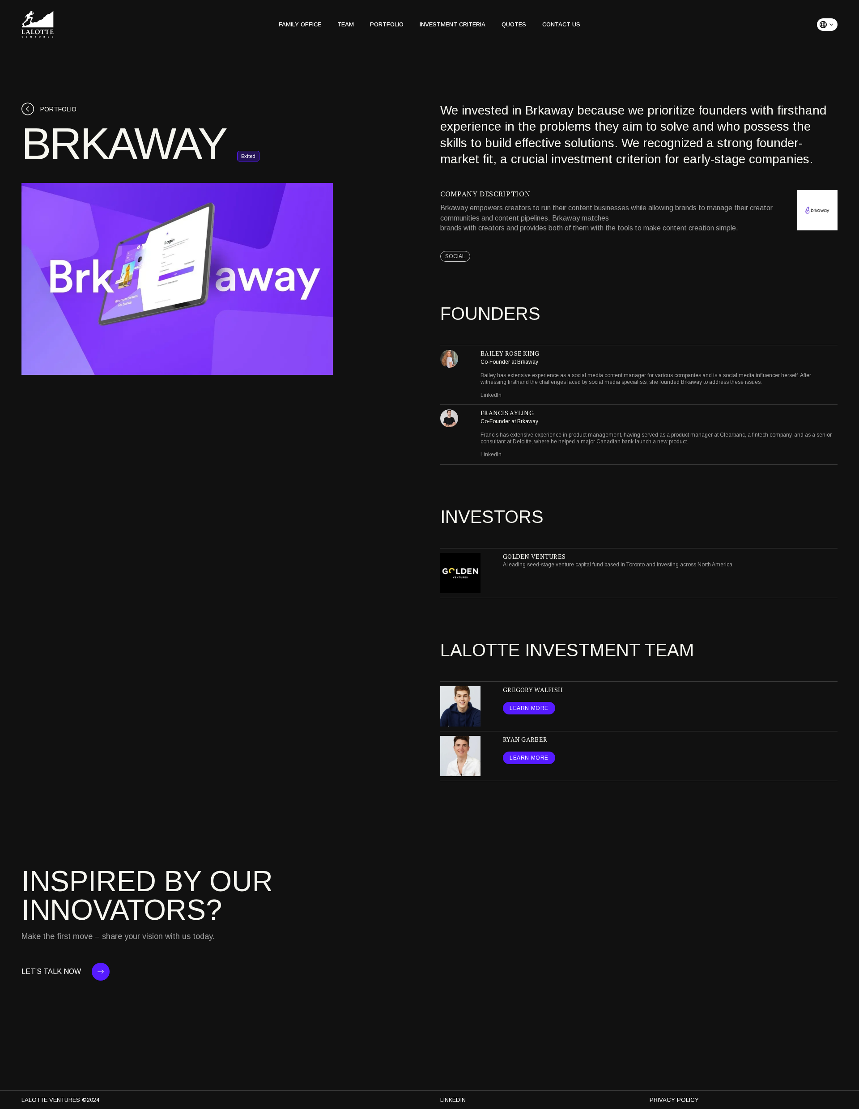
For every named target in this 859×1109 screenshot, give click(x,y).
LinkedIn (491, 395)
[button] (827, 24)
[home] (37, 24)
